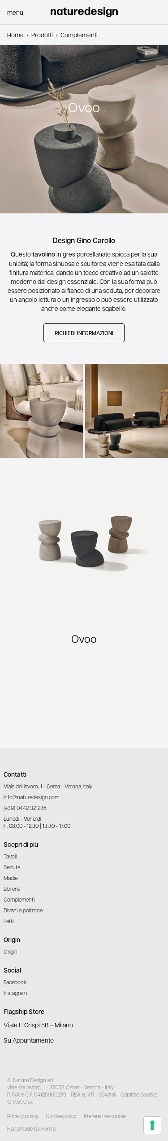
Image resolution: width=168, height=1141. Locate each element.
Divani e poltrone (23, 910)
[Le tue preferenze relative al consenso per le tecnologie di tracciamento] (152, 1125)
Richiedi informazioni (84, 332)
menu (15, 12)
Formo (48, 1128)
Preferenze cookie (104, 1115)
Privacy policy (23, 1115)
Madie (10, 877)
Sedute (12, 867)
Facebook (15, 982)
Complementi (19, 899)
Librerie (12, 888)
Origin (10, 951)
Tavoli (10, 856)
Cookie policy (61, 1115)
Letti (8, 920)
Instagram (15, 992)
